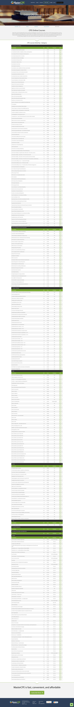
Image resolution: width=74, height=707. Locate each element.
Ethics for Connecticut (15, 397)
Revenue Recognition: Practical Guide (17, 209)
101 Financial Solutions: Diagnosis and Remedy (19, 231)
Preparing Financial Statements (16, 203)
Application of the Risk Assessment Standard (18, 88)
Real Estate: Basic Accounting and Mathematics (19, 265)
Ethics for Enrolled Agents (15, 401)
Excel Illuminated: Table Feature (16, 352)
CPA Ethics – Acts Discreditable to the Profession (19, 379)
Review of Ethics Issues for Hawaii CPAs (17, 435)
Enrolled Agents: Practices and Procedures (18, 383)
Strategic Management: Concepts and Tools (18, 273)
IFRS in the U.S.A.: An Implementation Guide (18, 174)
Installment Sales (14, 620)
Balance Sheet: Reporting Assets (16, 94)
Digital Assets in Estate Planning (16, 486)
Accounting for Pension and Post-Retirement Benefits (20, 72)
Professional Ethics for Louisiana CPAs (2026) (18, 431)
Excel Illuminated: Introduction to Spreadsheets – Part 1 (20, 332)
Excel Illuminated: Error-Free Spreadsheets (18, 324)
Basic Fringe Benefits (15, 612)
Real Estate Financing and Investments (17, 267)
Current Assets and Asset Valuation (17, 118)
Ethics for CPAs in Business (15, 399)
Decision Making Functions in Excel (17, 306)
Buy (60, 49)
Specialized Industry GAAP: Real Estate (17, 217)
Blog (50, 2)
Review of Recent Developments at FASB (18, 211)
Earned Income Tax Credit (15, 582)
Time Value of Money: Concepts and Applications (19, 221)
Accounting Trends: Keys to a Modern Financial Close (19, 76)
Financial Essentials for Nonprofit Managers (18, 492)
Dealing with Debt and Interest (16, 574)
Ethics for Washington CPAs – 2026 (17, 425)
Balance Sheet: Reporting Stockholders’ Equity (18, 98)
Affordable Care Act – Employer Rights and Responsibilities (20, 548)
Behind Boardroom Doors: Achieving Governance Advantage (21, 237)
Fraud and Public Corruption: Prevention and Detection (20, 132)
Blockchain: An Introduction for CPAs (17, 100)
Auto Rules (13, 560)
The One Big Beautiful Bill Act (16, 675)
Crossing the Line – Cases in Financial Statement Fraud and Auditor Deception (23, 116)
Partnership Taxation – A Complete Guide (18, 630)
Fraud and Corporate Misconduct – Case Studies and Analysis (21, 130)
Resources (41, 2)
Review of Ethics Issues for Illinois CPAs (17, 437)
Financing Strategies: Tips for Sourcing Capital (18, 502)
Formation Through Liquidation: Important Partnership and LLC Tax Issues (23, 608)
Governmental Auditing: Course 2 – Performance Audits (20, 162)
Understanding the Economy (16, 516)
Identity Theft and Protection (16, 253)
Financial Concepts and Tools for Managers (18, 490)
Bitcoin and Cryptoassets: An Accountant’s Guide (19, 474)
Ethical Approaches (14, 385)
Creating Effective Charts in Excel (16, 302)
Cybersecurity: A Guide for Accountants (17, 298)
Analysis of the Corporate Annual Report (18, 84)
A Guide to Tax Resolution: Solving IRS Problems (19, 667)
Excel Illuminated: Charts (15, 320)
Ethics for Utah (14, 421)
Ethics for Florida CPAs (15, 403)
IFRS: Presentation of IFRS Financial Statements (19, 178)
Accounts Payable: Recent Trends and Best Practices (19, 78)
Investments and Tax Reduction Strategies (18, 626)
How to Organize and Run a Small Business (18, 251)
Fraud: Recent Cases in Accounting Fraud (18, 138)
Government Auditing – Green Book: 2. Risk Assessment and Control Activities (23, 156)
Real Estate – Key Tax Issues (16, 640)
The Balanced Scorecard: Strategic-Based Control (19, 275)
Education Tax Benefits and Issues (17, 586)
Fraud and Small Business (15, 134)
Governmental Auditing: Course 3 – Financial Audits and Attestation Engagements (24, 164)
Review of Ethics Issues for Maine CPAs (17, 445)
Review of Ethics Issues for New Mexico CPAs (18, 455)
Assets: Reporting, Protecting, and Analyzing (18, 90)
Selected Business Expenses (16, 653)
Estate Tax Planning (14, 604)
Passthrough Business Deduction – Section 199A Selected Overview (22, 636)
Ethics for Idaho (14, 405)
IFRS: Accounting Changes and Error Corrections (19, 170)
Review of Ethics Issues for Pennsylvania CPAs (18, 459)
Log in (54, 2)
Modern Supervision (15, 257)
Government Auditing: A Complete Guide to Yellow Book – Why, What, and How (23, 152)
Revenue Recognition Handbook (16, 207)
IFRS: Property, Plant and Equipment (17, 180)
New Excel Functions (15, 364)
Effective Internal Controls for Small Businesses (19, 120)
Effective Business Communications (17, 245)
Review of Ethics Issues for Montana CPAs (18, 447)
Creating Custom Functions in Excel (17, 300)
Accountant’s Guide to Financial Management (18, 472)
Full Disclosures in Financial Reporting (17, 144)
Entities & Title (14, 590)
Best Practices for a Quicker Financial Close (18, 239)
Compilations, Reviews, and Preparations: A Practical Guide (20, 110)
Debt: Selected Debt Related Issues (17, 576)
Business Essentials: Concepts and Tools (17, 241)
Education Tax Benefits (15, 584)
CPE (43, 47)
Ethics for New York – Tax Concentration (17, 415)
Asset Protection (14, 554)
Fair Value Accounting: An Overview (17, 124)
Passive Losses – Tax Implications (16, 634)
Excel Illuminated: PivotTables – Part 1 (17, 338)
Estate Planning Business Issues (16, 600)
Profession (54, 47)
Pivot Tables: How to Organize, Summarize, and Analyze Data (21, 366)
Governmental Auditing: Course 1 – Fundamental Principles (20, 160)
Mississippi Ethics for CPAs (15, 429)
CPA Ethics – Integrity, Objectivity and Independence (19, 381)
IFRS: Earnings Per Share (15, 172)
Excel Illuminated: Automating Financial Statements (19, 314)
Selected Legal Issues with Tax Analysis (17, 655)
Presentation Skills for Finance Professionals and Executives (20, 259)
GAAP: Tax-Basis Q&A (15, 146)
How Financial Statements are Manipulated (18, 166)
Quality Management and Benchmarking (18, 263)
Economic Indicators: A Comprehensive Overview (19, 488)
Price (48, 47)
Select (60, 47)
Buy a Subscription (42, 703)
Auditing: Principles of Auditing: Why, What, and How (19, 92)
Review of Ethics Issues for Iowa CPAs (17, 439)
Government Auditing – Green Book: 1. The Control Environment (21, 154)
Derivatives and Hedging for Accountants (18, 484)
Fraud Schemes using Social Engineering (18, 140)
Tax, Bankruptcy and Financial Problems (17, 663)
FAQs (39, 702)
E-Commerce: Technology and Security (17, 310)
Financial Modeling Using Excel (16, 500)
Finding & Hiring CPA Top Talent (16, 247)
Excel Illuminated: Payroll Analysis (17, 336)
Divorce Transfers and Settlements (17, 580)
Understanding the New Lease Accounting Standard (19, 223)
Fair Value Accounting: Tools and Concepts (18, 126)
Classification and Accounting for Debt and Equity (19, 106)
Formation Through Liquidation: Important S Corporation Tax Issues (22, 610)
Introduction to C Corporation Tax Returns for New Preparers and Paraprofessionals (24, 624)
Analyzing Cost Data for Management (17, 86)
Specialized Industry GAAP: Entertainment (18, 215)
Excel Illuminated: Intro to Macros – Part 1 (18, 326)
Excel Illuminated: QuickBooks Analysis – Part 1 (18, 342)
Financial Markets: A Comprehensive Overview (18, 498)
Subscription (33, 2)
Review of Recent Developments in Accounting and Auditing (21, 213)
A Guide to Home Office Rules (16, 543)
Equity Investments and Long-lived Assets (18, 122)
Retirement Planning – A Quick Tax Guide (18, 642)
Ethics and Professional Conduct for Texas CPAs (19, 387)
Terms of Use (34, 703)
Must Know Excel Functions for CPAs (17, 362)
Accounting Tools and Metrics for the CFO (18, 74)
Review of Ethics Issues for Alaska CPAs (17, 433)
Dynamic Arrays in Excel (15, 308)
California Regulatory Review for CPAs (17, 377)
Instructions (16, 26)
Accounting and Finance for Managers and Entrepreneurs (20, 53)
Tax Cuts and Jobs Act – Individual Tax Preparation (19, 665)
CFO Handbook (14, 104)
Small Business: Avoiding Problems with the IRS (19, 659)
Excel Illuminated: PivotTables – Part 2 (17, 340)
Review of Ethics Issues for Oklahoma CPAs (18, 457)
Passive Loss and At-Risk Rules (16, 632)
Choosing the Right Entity (15, 570)
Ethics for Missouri (14, 411)
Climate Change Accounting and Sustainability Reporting (20, 108)
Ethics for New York (14, 413)
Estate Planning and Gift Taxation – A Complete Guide (19, 598)
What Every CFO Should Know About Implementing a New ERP (21, 225)
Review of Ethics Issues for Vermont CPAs (18, 461)
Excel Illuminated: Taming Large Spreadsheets (18, 354)
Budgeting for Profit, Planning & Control (17, 476)
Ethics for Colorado (14, 395)
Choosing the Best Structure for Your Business (18, 568)
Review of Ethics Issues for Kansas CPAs (17, 441)
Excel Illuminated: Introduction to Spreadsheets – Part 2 (20, 334)
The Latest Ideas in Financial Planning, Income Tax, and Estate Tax (21, 673)
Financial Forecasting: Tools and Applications (18, 494)
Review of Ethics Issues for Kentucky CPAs (18, 443)
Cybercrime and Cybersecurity (16, 304)
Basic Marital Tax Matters (15, 566)
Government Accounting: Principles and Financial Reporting (20, 150)
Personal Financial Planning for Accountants (18, 510)
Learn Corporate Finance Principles (17, 504)
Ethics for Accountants (15, 389)
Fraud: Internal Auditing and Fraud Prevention (18, 136)
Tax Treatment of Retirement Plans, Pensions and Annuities (20, 671)
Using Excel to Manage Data (16, 368)
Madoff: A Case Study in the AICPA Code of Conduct (19, 427)
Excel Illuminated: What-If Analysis (17, 356)
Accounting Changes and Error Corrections (18, 55)
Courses (37, 2)
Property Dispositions (15, 638)
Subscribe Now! (36, 693)
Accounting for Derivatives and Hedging (18, 57)
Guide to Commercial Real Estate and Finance (18, 249)
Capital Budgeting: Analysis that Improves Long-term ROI (20, 478)
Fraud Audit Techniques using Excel (17, 360)
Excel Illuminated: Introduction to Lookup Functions (19, 330)
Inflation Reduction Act (15, 618)
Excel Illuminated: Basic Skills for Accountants (18, 316)
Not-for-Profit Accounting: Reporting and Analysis (19, 201)
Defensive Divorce (14, 578)
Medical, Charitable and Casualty (16, 628)
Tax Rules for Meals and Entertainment (17, 669)
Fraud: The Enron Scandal (15, 142)
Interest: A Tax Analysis (15, 622)
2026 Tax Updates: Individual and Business (18, 541)
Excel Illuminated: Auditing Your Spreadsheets (18, 312)
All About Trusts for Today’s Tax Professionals (18, 552)
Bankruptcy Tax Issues (15, 564)
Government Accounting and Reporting (18, 148)
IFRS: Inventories (14, 176)
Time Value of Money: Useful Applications (18, 514)
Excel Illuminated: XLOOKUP (16, 358)
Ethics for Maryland (14, 407)
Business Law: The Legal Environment (17, 243)
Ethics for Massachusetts (15, 409)
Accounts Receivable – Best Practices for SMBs (18, 80)
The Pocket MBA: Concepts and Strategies (18, 279)
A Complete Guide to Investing (16, 468)
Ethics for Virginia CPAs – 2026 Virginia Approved (19, 423)
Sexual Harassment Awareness (16, 269)
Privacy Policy (41, 701)
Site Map (33, 702)
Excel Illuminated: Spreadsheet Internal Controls (19, 350)
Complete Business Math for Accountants (18, 480)
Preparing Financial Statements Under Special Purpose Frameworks (22, 205)
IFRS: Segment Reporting (15, 182)
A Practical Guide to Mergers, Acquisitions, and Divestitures (20, 470)
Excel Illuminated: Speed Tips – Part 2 (17, 348)
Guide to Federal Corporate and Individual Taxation (19, 614)
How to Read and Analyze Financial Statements (19, 168)
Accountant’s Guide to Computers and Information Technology (21, 292)
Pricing (27, 26)
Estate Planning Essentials (15, 602)
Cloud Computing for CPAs (16, 294)
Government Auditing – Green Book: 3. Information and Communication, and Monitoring (25, 158)
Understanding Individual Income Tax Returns (18, 679)
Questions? (36, 26)
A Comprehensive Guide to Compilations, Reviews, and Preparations (22, 51)
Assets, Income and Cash (15, 558)
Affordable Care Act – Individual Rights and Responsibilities (20, 550)
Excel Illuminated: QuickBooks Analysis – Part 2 (18, 344)
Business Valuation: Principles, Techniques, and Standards (20, 518)
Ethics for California (14, 393)
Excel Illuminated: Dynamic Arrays (17, 322)
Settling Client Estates (15, 657)
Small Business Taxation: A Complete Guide (18, 661)
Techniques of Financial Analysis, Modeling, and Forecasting (20, 512)
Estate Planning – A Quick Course (16, 594)
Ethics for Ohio (14, 417)
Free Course (46, 2)
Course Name (14, 47)
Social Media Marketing (15, 271)
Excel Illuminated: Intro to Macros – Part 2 (18, 328)
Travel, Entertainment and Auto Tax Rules (18, 677)
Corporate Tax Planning (15, 572)
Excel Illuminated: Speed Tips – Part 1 (17, 346)
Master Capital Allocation (15, 508)
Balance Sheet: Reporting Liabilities (17, 96)
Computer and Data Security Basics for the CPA (19, 296)
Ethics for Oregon (14, 419)
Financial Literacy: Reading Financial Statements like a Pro (20, 496)
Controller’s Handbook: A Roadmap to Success (18, 112)
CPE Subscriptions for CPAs (16, 524)
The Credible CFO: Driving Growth (17, 277)
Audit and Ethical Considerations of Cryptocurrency (19, 235)
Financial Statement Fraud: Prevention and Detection (19, 128)
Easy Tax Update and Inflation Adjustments (18, 539)
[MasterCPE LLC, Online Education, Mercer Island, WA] (61, 702)
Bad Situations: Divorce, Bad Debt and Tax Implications (20, 562)
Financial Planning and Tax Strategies (17, 606)
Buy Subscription (46, 26)
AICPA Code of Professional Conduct (17, 375)
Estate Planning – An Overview (16, 596)
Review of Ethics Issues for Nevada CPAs (17, 451)
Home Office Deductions (15, 616)
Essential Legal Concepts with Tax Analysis (18, 592)
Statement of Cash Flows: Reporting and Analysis (19, 219)
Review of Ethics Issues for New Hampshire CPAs (19, 453)
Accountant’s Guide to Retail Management (18, 233)
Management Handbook (15, 255)
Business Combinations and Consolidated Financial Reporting (21, 102)
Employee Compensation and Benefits (17, 588)
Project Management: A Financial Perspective (18, 261)
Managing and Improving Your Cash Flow (18, 506)
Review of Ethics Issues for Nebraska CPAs (18, 449)
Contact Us (34, 701)
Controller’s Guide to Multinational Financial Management (20, 482)
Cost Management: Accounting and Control (18, 114)
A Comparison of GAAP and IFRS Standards (18, 49)
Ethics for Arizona (14, 391)
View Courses (57, 26)
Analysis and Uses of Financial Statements (18, 82)
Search (57, 2)
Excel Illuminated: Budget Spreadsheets (17, 318)
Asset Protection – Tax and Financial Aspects (18, 556)
